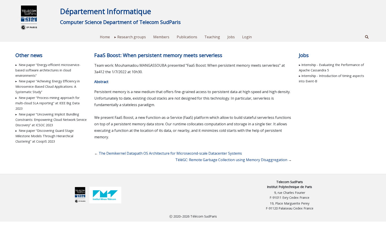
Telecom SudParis (289, 182)
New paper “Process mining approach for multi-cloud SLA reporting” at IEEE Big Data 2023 (47, 103)
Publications (187, 36)
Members (161, 36)
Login (247, 36)
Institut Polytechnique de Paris (289, 187)
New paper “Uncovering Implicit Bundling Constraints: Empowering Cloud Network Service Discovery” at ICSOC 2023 (51, 119)
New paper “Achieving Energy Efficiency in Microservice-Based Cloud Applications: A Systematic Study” (47, 86)
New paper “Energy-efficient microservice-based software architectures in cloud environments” (47, 70)
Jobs (231, 36)
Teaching (212, 36)
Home (105, 36)
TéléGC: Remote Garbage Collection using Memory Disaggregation (231, 159)
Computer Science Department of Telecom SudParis (120, 22)
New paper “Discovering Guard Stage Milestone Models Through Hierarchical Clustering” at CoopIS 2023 (44, 135)
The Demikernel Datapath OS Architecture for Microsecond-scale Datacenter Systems (170, 153)
